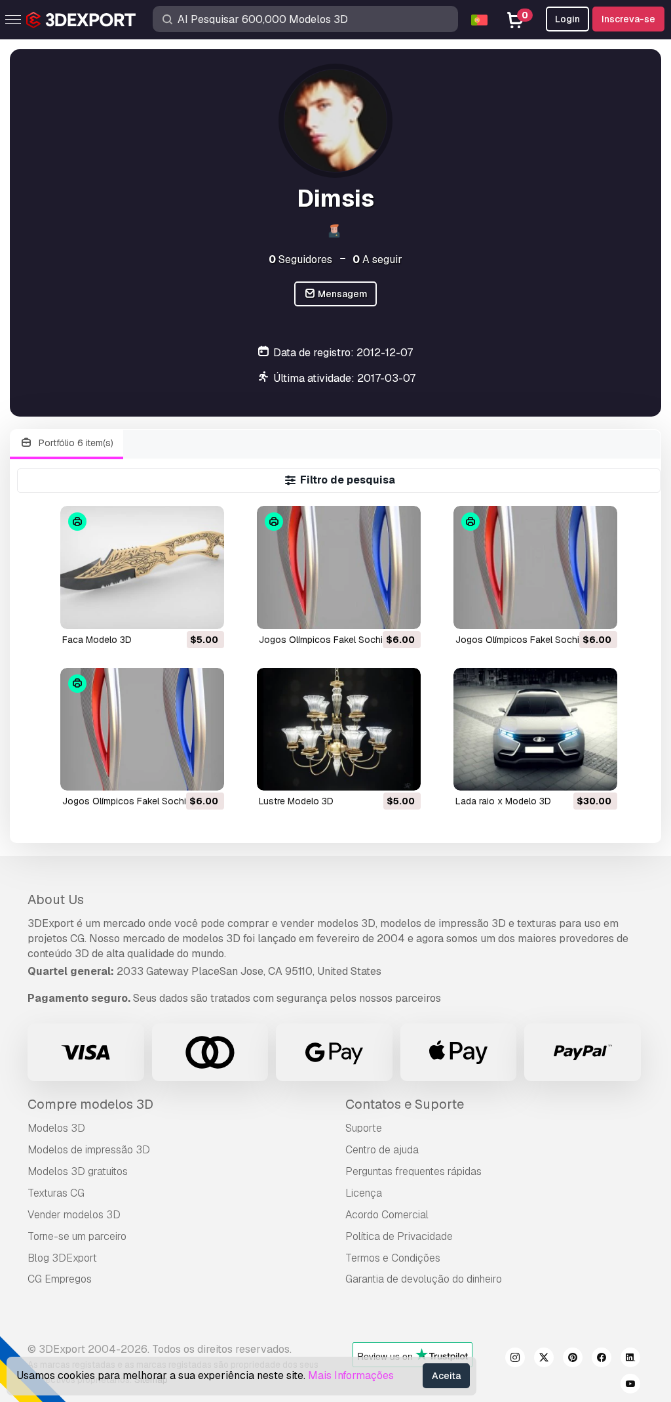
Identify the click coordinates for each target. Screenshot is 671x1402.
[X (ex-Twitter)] (544, 1359)
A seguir (377, 259)
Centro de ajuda (382, 1150)
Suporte (363, 1128)
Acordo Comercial (387, 1215)
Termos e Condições (392, 1258)
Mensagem (342, 294)
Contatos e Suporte (404, 1104)
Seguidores (300, 259)
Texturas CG (56, 1193)
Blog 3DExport (62, 1258)
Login (567, 19)
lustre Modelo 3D (296, 801)
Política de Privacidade (399, 1236)
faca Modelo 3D (97, 640)
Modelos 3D (56, 1128)
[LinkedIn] (630, 1359)
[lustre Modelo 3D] (339, 729)
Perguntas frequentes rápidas (413, 1171)
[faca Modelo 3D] (142, 567)
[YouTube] (630, 1385)
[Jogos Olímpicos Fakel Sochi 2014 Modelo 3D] (339, 567)
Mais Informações (351, 1375)
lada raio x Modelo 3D (503, 801)
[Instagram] (515, 1359)
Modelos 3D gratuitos (78, 1171)
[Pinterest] (573, 1359)
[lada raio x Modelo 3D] (535, 729)
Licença (363, 1193)
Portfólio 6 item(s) (74, 443)
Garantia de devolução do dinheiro (423, 1279)
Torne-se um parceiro (77, 1236)
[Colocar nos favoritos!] (205, 611)
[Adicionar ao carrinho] (178, 611)
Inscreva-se (628, 19)
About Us (56, 899)
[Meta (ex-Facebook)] (601, 1359)
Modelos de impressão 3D (89, 1150)
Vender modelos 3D (74, 1215)
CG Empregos (60, 1279)
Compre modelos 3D (90, 1104)
